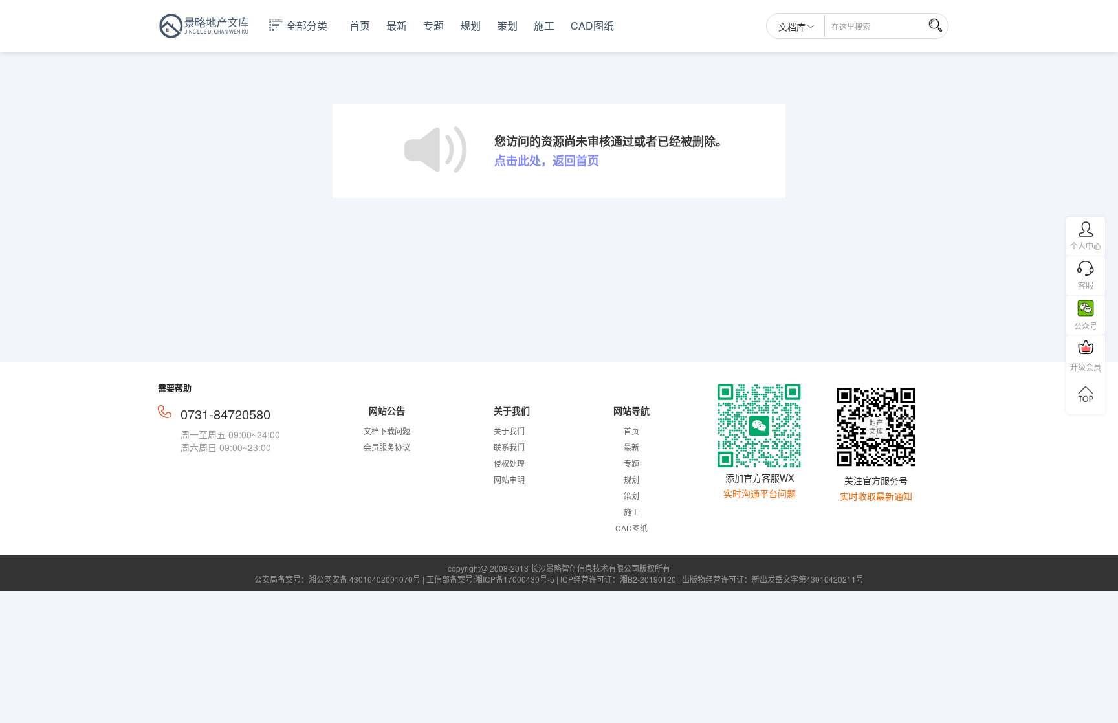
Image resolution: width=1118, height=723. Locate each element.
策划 (507, 26)
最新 (396, 26)
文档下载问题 (387, 430)
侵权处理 (509, 463)
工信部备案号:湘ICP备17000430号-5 (490, 578)
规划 (470, 26)
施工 (544, 26)
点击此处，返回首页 (546, 160)
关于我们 (509, 430)
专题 (433, 26)
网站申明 (509, 479)
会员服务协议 (387, 446)
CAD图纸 (592, 26)
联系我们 (509, 446)
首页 (359, 26)
